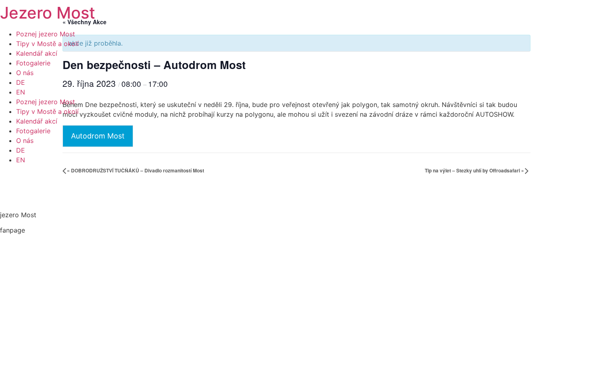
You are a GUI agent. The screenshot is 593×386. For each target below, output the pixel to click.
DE (20, 82)
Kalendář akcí (36, 53)
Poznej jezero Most (45, 34)
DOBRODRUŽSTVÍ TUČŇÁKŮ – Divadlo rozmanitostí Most (135, 170)
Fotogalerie (33, 63)
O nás (24, 73)
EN (20, 92)
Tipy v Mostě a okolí (47, 44)
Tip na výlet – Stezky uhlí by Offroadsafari (474, 170)
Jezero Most (47, 13)
